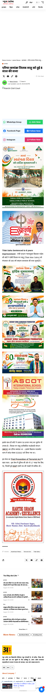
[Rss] (12, 667)
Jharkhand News (16, 551)
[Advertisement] (23, 34)
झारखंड (6, 63)
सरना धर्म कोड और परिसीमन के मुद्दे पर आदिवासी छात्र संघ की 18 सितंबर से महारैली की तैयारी (16, 596)
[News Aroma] (8, 2)
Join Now (36, 122)
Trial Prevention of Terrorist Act (26, 459)
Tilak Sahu (37, 551)
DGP (15, 466)
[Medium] (8, 667)
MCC (5, 449)
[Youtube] (4, 667)
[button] (26, 2)
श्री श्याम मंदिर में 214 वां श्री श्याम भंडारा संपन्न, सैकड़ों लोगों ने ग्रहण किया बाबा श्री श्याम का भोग (16, 584)
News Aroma (14, 81)
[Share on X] (3, 76)
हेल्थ (4, 604)
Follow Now (35, 131)
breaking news (37, 635)
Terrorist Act (27, 551)
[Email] (7, 76)
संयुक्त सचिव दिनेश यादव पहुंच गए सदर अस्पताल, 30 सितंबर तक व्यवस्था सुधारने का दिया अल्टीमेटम (15, 608)
